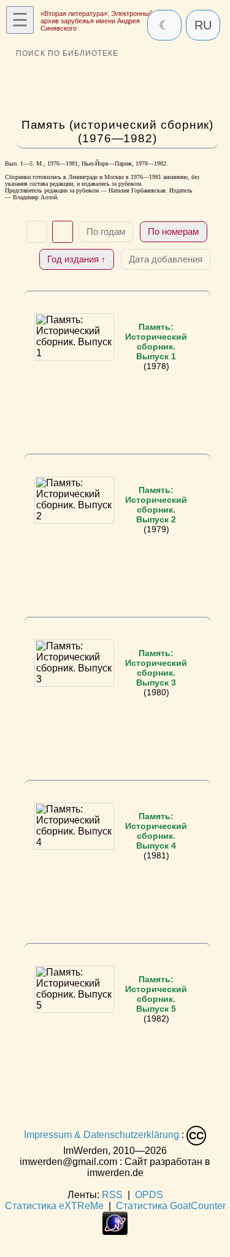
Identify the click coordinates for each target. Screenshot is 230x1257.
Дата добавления (165, 259)
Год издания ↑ (76, 259)
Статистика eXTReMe (54, 1206)
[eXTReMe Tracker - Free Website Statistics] (115, 1231)
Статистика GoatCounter (171, 1206)
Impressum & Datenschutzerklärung (101, 1135)
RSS (112, 1195)
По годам (105, 231)
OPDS (149, 1195)
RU (203, 25)
